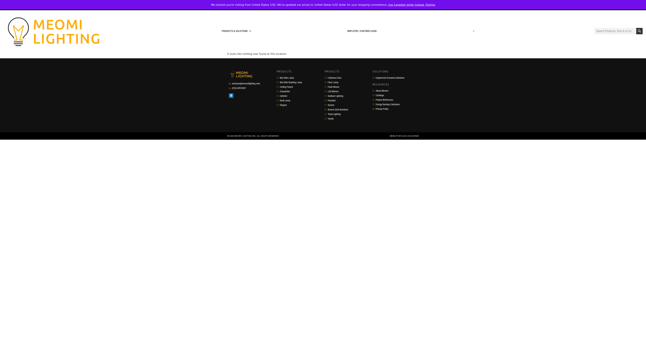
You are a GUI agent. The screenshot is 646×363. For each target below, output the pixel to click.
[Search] (639, 31)
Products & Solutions (235, 31)
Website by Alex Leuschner (404, 136)
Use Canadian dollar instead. (406, 4)
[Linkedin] (231, 95)
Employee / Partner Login (361, 31)
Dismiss (430, 4)
